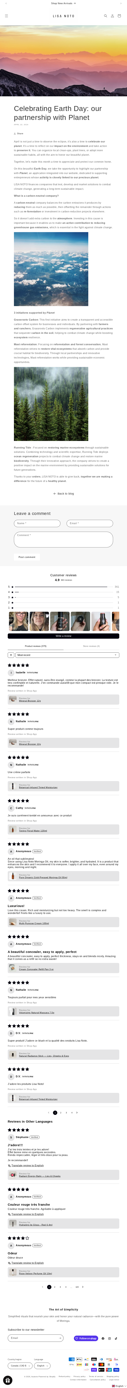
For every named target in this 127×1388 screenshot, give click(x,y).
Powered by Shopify (47, 1377)
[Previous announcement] (6, 3)
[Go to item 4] (80, 621)
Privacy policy (80, 1376)
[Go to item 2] (39, 621)
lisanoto (34, 1377)
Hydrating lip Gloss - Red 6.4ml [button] (36, 1225)
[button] (6, 15)
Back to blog (66, 493)
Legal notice (114, 1380)
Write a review (63, 636)
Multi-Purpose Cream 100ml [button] (34, 923)
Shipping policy (113, 1376)
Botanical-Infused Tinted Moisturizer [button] (38, 787)
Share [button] (20, 133)
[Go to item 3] (60, 621)
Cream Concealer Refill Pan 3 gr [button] (36, 969)
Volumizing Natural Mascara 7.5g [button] (36, 1012)
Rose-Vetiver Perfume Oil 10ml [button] (35, 1273)
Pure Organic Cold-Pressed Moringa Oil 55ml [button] (43, 877)
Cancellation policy (98, 1380)
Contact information (78, 1380)
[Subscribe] (60, 1338)
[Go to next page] (77, 1113)
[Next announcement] (121, 3)
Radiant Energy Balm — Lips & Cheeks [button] (40, 1176)
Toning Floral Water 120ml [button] (33, 830)
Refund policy (64, 1376)
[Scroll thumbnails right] (115, 621)
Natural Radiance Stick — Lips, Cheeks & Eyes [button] (44, 1056)
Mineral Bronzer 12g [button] (30, 701)
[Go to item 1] (18, 621)
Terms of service (96, 1376)
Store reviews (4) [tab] (91, 646)
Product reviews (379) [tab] (35, 646)
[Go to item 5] (101, 621)
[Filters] (11, 655)
